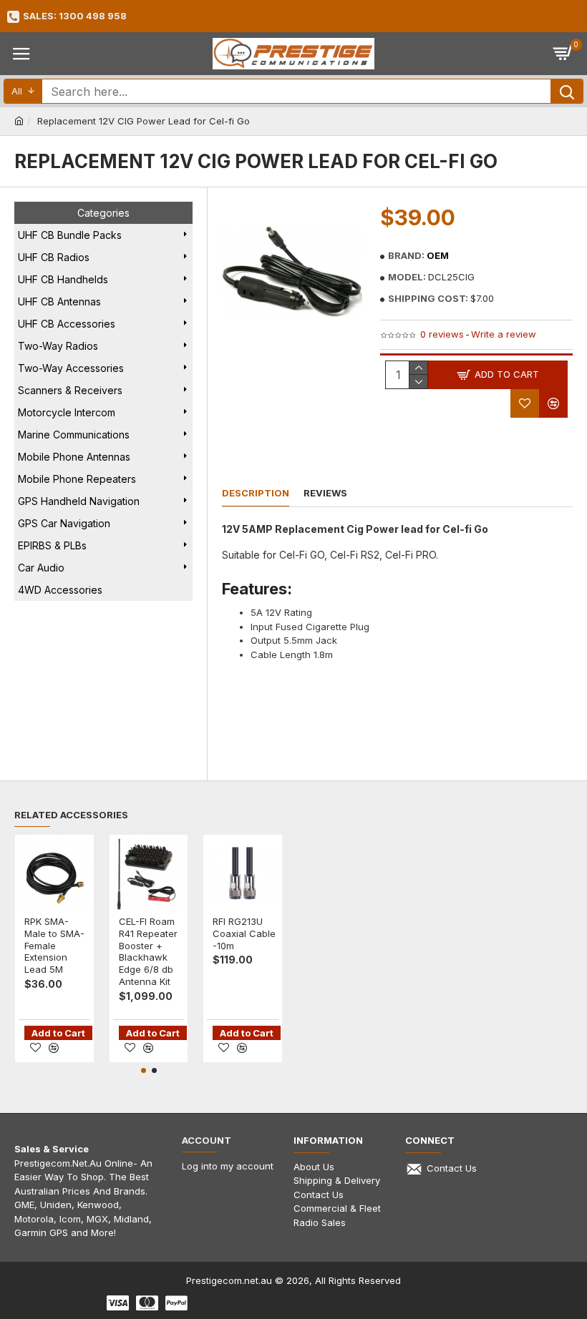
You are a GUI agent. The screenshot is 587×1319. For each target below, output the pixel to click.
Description (255, 493)
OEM (438, 255)
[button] (143, 1070)
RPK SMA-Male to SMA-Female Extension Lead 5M (54, 946)
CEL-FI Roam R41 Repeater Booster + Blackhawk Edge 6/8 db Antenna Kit (148, 951)
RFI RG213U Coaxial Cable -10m (244, 933)
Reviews (325, 493)
